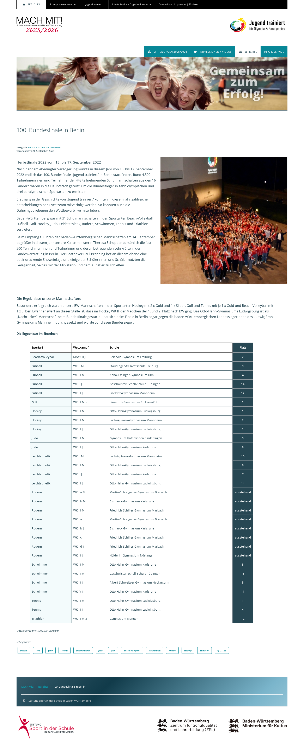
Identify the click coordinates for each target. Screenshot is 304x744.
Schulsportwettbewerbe (62, 4)
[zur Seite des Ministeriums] (257, 722)
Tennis (64, 650)
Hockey (187, 650)
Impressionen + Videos (216, 51)
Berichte (250, 51)
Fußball (24, 650)
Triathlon (204, 650)
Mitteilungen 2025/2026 (170, 51)
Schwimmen (154, 650)
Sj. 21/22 (221, 650)
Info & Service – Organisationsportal (131, 4)
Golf (38, 650)
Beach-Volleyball (132, 650)
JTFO (50, 650)
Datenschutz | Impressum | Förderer (179, 4)
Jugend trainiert (93, 4)
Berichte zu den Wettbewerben (44, 147)
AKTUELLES (34, 4)
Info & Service (274, 51)
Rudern (172, 650)
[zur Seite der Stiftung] (46, 727)
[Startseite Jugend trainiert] (257, 22)
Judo (113, 650)
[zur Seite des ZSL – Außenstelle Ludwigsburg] (187, 722)
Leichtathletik (83, 650)
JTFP (100, 650)
